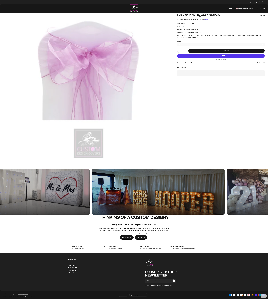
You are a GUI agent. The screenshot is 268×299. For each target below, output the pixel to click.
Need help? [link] (262, 62)
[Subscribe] (174, 280)
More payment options (221, 59)
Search (70, 263)
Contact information (32, 296)
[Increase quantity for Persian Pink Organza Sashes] (185, 51)
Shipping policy (25, 296)
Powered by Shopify (23, 294)
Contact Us (71, 272)
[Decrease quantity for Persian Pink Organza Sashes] (179, 51)
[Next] (190, 209)
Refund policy (72, 265)
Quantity (179, 41)
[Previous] (77, 209)
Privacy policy (72, 270)
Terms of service (72, 267)
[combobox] (242, 2)
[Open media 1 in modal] (88, 87)
